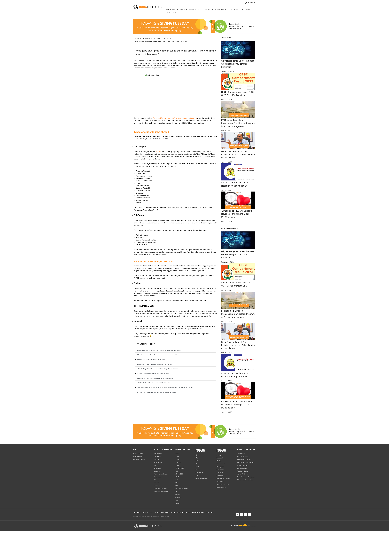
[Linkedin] (241, 514)
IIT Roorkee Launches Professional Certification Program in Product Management (238, 123)
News (169, 12)
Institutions (171, 9)
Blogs (175, 12)
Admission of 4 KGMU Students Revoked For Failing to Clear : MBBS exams (236, 214)
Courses (192, 9)
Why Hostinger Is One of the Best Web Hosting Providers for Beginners (237, 64)
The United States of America (163, 118)
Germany (193, 118)
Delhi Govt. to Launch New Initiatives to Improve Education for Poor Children (238, 154)
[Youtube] (249, 514)
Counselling (206, 9)
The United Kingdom (181, 118)
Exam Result (236, 9)
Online (247, 9)
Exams (182, 9)
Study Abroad (220, 9)
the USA (158, 151)
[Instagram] (245, 514)
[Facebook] (237, 514)
